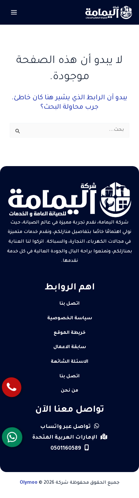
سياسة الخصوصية (69, 318)
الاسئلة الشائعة (69, 362)
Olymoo (28, 483)
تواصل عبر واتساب (65, 427)
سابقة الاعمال (69, 347)
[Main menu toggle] (13, 12)
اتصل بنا (69, 304)
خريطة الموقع (70, 333)
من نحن (69, 391)
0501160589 (65, 449)
